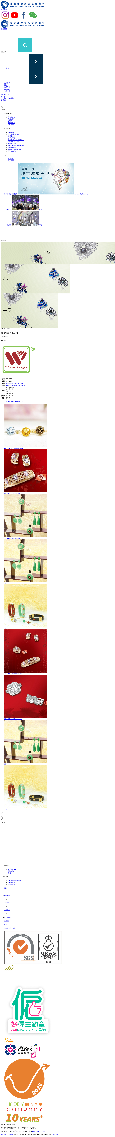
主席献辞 (11, 119)
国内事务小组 (12, 147)
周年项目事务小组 (13, 142)
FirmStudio (55, 1134)
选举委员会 (11, 136)
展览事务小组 (12, 143)
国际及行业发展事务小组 (16, 145)
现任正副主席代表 (13, 134)
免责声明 (3, 1134)
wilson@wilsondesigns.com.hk (14, 383)
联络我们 (11, 125)
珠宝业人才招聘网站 (7, 98)
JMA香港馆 (11, 882)
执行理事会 (11, 138)
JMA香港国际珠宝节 (14, 880)
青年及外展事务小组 (14, 149)
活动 (5, 85)
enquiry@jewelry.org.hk (39, 1131)
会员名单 (11, 159)
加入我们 (11, 160)
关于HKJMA (12, 869)
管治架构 (11, 871)
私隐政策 (10, 1134)
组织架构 (11, 132)
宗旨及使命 (11, 117)
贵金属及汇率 (5, 94)
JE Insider (7, 89)
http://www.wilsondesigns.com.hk (15, 385)
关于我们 (7, 68)
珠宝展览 (7, 83)
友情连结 (3, 96)
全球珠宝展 (11, 884)
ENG (5, 9)
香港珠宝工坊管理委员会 (16, 140)
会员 (9, 873)
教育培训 (7, 87)
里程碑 (10, 121)
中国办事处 (11, 123)
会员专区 (7, 91)
